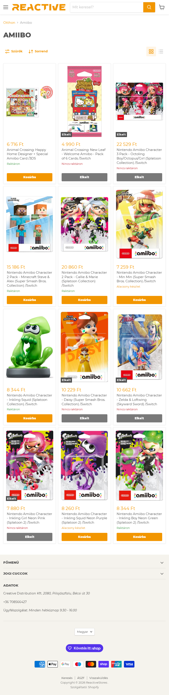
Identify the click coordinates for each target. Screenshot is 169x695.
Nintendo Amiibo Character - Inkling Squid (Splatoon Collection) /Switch (29, 399)
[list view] (161, 51)
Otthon (9, 22)
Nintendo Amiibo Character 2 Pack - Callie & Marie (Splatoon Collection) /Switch (84, 279)
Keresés (66, 678)
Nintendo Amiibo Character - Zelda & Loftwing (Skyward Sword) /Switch (139, 399)
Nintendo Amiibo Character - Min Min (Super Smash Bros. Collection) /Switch (139, 276)
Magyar (82, 631)
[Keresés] (149, 7)
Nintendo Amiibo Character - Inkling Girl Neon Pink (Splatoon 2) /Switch (29, 518)
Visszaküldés (98, 678)
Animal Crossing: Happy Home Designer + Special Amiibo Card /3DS (27, 154)
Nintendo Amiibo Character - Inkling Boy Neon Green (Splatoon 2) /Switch (139, 518)
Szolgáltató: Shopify (84, 687)
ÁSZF (80, 678)
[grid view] (151, 51)
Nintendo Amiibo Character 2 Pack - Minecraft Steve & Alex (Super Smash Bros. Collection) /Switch (29, 279)
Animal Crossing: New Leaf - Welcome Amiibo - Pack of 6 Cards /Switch (83, 154)
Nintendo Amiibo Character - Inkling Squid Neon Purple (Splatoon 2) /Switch (84, 518)
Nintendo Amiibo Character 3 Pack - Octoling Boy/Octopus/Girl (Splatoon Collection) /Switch (139, 156)
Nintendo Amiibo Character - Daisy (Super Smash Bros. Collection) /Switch (84, 399)
